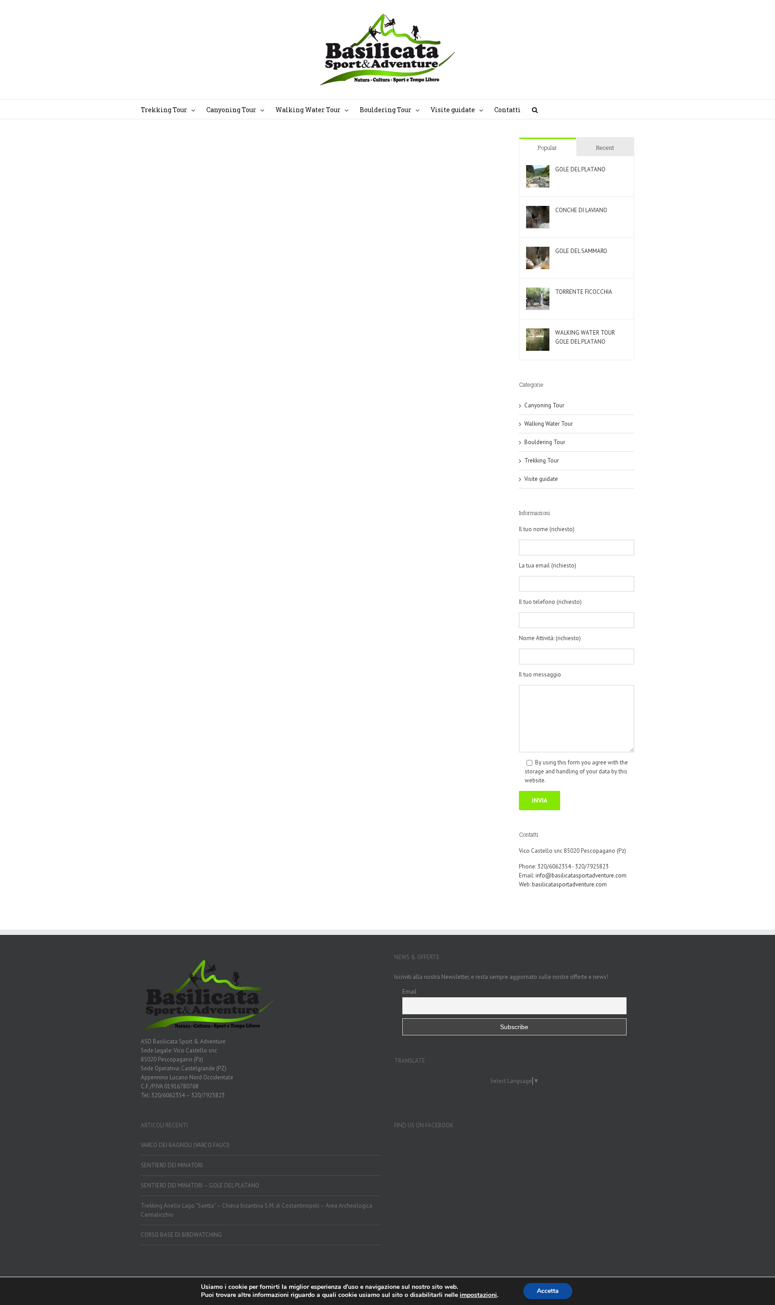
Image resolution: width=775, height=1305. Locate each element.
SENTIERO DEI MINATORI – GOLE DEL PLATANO (200, 1185)
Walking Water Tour (548, 424)
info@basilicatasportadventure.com (581, 875)
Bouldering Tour (544, 442)
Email (409, 991)
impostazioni (478, 1295)
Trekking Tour (541, 460)
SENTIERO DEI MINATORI (172, 1165)
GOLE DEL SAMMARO (581, 251)
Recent (605, 148)
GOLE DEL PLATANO (580, 169)
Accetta (548, 1291)
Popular (547, 148)
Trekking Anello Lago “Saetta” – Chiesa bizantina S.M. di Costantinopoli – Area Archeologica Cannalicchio (256, 1210)
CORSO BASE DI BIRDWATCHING (181, 1235)
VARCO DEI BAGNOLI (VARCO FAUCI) (185, 1145)
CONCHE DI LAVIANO (581, 210)
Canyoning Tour (544, 405)
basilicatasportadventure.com (569, 884)
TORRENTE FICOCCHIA (583, 292)
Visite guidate (541, 479)
